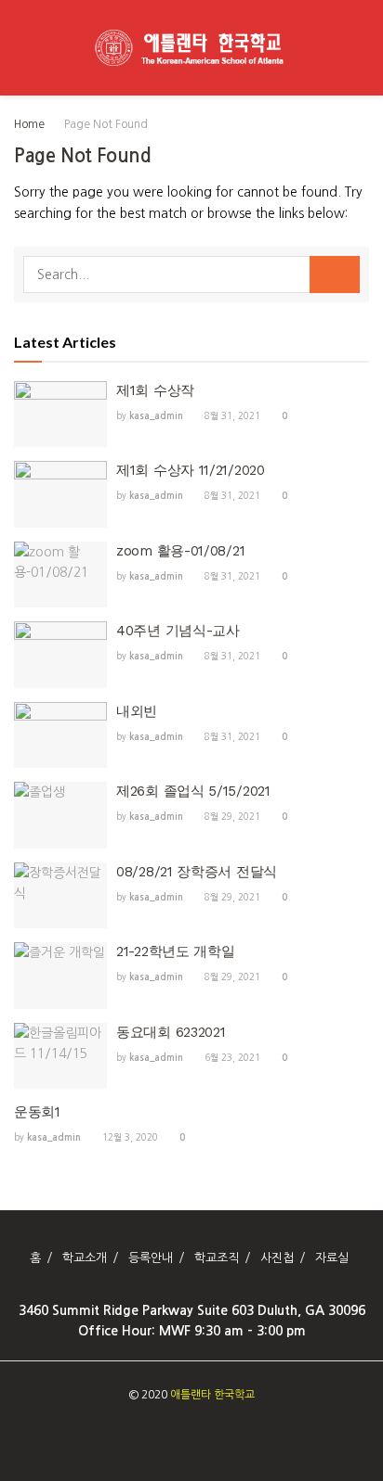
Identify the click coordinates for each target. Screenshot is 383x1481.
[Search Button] (361, 48)
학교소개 (84, 1258)
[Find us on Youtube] (197, 1433)
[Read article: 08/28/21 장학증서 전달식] (60, 895)
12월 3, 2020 (128, 1137)
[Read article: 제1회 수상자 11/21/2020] (60, 494)
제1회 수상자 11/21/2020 (190, 470)
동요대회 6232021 (170, 1032)
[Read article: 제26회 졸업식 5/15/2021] (60, 815)
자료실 (332, 1258)
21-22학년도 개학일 (175, 951)
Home (29, 124)
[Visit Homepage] (191, 48)
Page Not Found (106, 124)
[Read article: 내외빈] (60, 735)
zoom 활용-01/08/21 (180, 551)
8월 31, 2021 (231, 415)
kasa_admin (156, 416)
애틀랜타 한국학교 (212, 1394)
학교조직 (216, 1258)
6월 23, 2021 (231, 1057)
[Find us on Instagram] (175, 1433)
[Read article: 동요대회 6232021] (60, 1056)
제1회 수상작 (155, 390)
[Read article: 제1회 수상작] (60, 414)
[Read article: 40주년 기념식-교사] (60, 654)
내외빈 (136, 711)
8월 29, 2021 (231, 816)
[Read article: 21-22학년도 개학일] (60, 975)
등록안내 (150, 1258)
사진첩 (277, 1258)
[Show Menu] (22, 48)
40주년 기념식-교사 (178, 630)
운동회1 (37, 1112)
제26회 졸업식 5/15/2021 (193, 791)
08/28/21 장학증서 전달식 (196, 871)
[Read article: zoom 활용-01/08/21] (60, 575)
